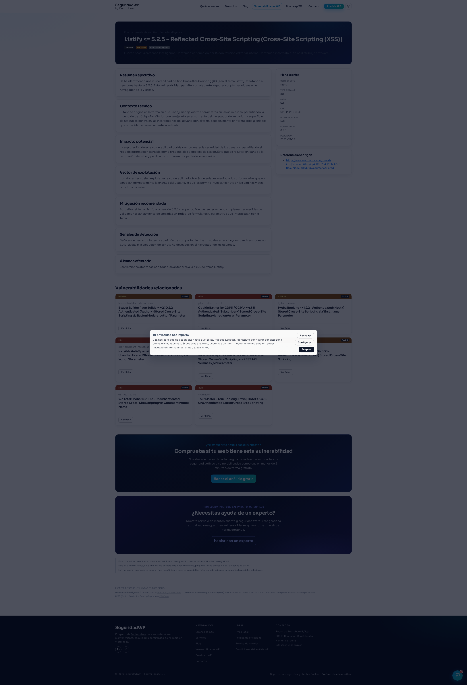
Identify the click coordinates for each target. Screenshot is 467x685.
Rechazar (305, 335)
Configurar (304, 342)
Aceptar (306, 349)
